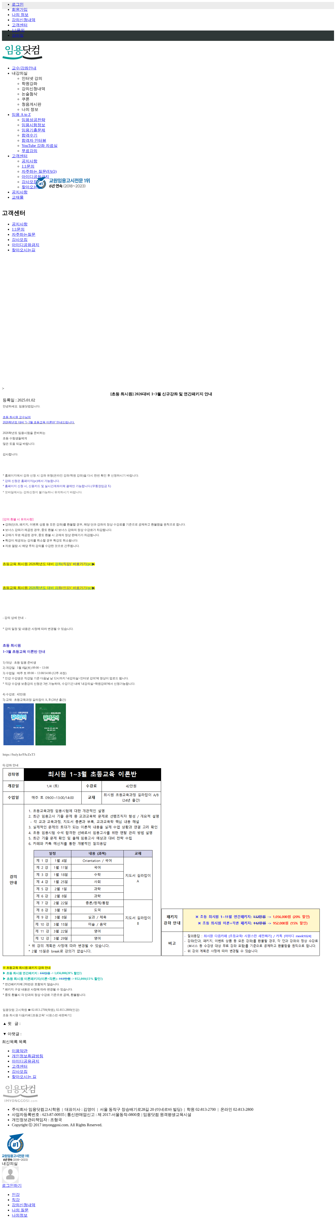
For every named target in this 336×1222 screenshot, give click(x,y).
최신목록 (10, 1042)
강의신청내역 (23, 20)
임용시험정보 (33, 125)
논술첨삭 (29, 94)
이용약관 (20, 1051)
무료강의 (29, 151)
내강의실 (20, 73)
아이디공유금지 (25, 245)
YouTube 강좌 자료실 (40, 145)
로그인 (18, 4)
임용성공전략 (33, 120)
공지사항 (29, 161)
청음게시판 (31, 104)
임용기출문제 (33, 130)
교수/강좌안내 (24, 68)
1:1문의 (18, 30)
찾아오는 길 (32, 187)
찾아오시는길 (23, 250)
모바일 (18, 35)
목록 (23, 1042)
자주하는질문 (23, 234)
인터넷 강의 (32, 78)
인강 (16, 1194)
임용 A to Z (21, 114)
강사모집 (29, 182)
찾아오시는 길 (24, 1077)
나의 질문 (20, 1210)
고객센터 (20, 25)
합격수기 (29, 135)
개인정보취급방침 (27, 1056)
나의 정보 (20, 15)
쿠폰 (26, 99)
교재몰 (18, 197)
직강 (16, 1200)
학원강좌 (29, 83)
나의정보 (20, 1215)
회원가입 (20, 9)
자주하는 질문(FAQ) (39, 171)
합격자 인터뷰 (34, 140)
